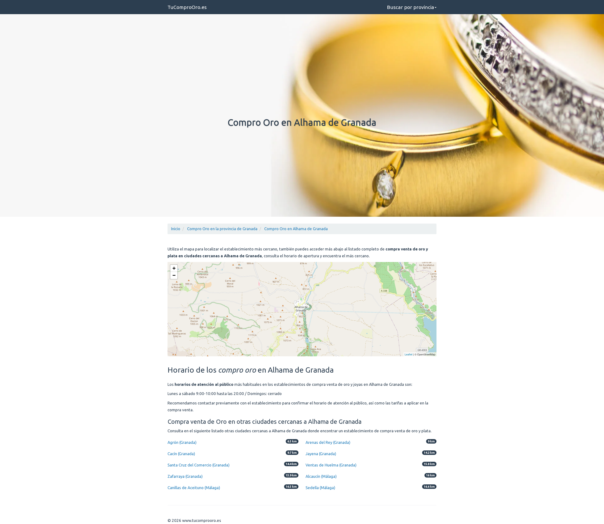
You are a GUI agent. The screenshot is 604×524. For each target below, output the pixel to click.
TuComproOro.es (187, 7)
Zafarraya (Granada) (185, 476)
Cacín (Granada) (181, 453)
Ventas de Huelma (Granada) (331, 465)
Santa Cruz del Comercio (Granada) (199, 465)
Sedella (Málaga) (320, 487)
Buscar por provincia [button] (410, 7)
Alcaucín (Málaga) (321, 476)
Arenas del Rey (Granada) (328, 442)
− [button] (174, 275)
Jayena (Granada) (321, 453)
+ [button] (174, 268)
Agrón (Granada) (182, 442)
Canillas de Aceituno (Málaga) (194, 487)
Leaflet (408, 354)
